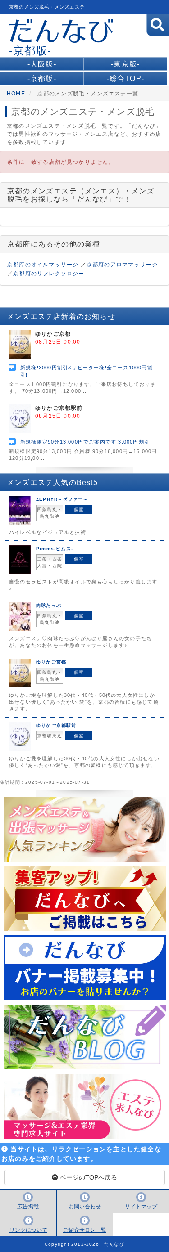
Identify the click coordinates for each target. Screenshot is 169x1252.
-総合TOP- (125, 78)
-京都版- (41, 78)
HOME (16, 93)
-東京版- (125, 64)
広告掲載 (28, 1206)
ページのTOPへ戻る (87, 1177)
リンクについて (28, 1230)
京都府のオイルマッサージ (42, 264)
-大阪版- (41, 64)
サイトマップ (141, 1206)
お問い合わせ (85, 1206)
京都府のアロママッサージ (122, 264)
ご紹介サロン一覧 (84, 1230)
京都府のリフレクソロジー (48, 273)
